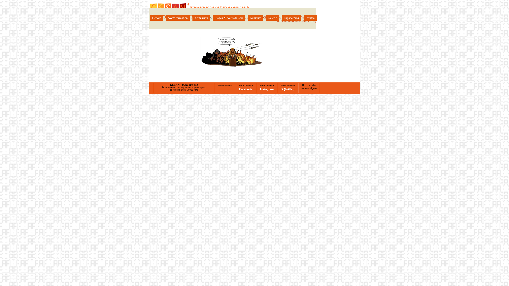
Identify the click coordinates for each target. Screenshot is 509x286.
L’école (156, 18)
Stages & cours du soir (229, 18)
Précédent (160, 51)
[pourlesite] (232, 51)
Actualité (255, 18)
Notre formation (178, 18)
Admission (201, 18)
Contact (310, 18)
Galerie (272, 18)
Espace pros (291, 18)
